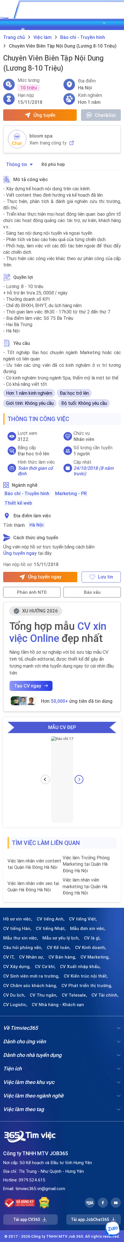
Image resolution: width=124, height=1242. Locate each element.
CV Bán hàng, (62, 957)
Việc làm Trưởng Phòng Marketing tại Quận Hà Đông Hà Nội (86, 864)
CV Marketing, (95, 957)
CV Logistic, (15, 1004)
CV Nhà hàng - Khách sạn (58, 1004)
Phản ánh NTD (32, 592)
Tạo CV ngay (27, 686)
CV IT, (9, 957)
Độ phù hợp (53, 164)
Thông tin (16, 164)
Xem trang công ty (48, 143)
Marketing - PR (71, 493)
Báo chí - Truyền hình (27, 493)
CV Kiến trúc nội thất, (86, 976)
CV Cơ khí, (45, 966)
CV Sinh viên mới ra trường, (31, 976)
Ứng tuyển (44, 115)
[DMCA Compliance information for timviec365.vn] (44, 1203)
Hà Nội (36, 525)
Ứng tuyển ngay (20, 553)
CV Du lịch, (14, 995)
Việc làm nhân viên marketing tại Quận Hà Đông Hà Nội (85, 886)
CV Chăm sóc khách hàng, (30, 985)
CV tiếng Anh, (51, 919)
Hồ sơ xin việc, (17, 919)
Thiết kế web (18, 503)
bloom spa (40, 136)
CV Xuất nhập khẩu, (80, 966)
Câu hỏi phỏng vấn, (22, 947)
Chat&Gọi (105, 115)
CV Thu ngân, (43, 995)
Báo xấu (92, 592)
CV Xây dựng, (17, 966)
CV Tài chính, (105, 995)
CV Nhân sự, (31, 957)
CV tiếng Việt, (83, 919)
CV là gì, (92, 938)
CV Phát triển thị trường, (86, 985)
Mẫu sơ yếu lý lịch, (61, 938)
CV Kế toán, (59, 947)
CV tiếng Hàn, (17, 928)
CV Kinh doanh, (90, 947)
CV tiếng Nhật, (51, 928)
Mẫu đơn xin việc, (88, 928)
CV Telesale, (74, 995)
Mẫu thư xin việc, (20, 938)
